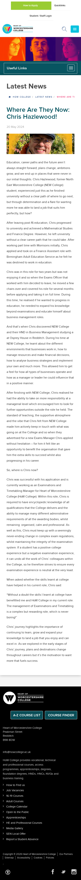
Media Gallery (14, 828)
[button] (8, 871)
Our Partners (66, 854)
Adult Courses (15, 801)
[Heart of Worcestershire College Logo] (23, 698)
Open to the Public (17, 812)
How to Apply (30, 5)
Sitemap (9, 857)
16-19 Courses (14, 795)
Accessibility (23, 857)
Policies (50, 857)
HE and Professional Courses (24, 822)
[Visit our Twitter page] (63, 872)
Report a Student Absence (22, 839)
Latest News (43, 97)
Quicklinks (59, 5)
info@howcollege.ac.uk (17, 752)
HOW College (22, 97)
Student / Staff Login (41, 15)
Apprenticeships (16, 817)
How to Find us (15, 785)
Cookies (38, 857)
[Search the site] (65, 29)
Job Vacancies (15, 790)
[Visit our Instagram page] (74, 872)
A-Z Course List (26, 715)
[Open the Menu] (74, 29)
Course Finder (61, 715)
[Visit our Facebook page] (52, 872)
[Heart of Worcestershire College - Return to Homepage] (23, 28)
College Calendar (17, 806)
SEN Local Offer (16, 833)
